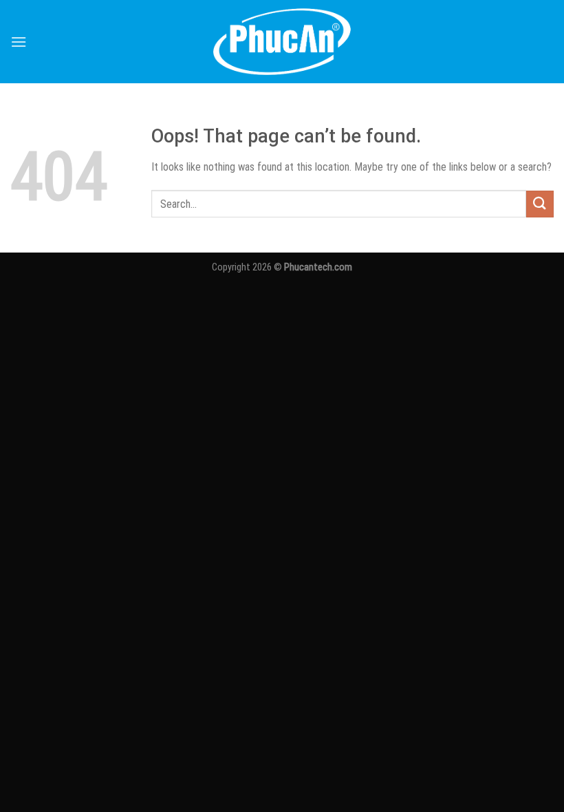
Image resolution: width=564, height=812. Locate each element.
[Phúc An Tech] (282, 41)
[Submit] (540, 204)
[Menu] (18, 41)
